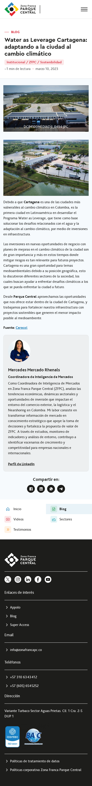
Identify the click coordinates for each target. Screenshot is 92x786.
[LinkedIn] (41, 489)
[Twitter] (7, 579)
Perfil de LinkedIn (21, 464)
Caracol (21, 327)
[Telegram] (61, 489)
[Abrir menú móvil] (84, 9)
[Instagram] (18, 579)
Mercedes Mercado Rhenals (34, 369)
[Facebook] (31, 489)
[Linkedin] (28, 579)
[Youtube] (48, 579)
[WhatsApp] (51, 489)
